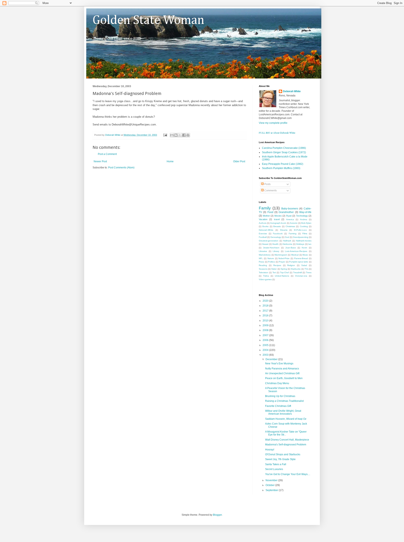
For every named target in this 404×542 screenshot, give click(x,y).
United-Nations (282, 276)
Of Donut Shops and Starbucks (282, 454)
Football (263, 237)
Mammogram (281, 255)
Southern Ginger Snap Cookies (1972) (284, 152)
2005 (266, 345)
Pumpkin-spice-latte (298, 262)
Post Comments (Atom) (121, 167)
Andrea (303, 219)
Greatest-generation (268, 241)
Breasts (277, 226)
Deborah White (292, 91)
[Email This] (172, 135)
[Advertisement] (142, 182)
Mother (266, 215)
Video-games (265, 279)
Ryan (289, 215)
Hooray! (269, 449)
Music (305, 255)
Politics (271, 262)
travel (277, 219)
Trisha (266, 276)
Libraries (263, 251)
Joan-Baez (290, 247)
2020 (266, 300)
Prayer (282, 262)
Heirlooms (287, 244)
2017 (266, 310)
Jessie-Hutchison (271, 247)
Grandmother (286, 212)
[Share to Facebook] (184, 135)
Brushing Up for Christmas (280, 396)
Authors (262, 223)
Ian (309, 244)
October (270, 485)
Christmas (290, 226)
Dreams (283, 230)
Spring (284, 269)
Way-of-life (305, 212)
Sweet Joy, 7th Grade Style (280, 459)
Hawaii (265, 244)
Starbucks (295, 269)
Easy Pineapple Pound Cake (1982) (282, 163)
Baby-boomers (289, 208)
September (272, 490)
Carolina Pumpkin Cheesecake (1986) (284, 147)
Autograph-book (278, 223)
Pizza (261, 262)
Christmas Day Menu (277, 383)
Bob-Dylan (306, 223)
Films (304, 233)
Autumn (294, 223)
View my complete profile (273, 122)
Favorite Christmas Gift (278, 406)
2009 (266, 325)
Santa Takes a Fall (275, 464)
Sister (274, 269)
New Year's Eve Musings (279, 363)
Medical (295, 255)
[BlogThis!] (176, 135)
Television (263, 272)
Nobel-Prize (284, 258)
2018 (266, 305)
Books (265, 226)
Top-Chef (284, 272)
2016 (266, 315)
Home (170, 161)
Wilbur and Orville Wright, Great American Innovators (283, 412)
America (290, 219)
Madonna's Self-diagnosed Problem (285, 444)
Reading (263, 265)
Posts (267, 184)
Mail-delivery (265, 255)
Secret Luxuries (274, 469)
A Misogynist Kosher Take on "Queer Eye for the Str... (286, 433)
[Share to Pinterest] (188, 135)
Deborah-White (266, 230)
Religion (291, 265)
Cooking (304, 226)
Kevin (304, 247)
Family (265, 208)
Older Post (239, 161)
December (272, 359)
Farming (292, 233)
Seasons (263, 269)
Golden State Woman (148, 20)
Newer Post (100, 161)
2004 (266, 350)
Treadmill (297, 272)
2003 (266, 354)
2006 (266, 340)
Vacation (263, 219)
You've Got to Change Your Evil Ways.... (287, 474)
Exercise (263, 233)
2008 (266, 330)
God (287, 237)
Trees (308, 272)
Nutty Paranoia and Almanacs (282, 368)
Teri (274, 272)
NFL (261, 258)
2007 (266, 335)
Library (276, 251)
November (272, 480)
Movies (278, 215)
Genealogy (275, 237)
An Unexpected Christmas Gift (282, 373)
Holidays (300, 244)
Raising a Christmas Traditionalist (284, 401)
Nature (270, 258)
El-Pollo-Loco (300, 230)
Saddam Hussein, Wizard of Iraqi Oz (285, 418)
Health (275, 244)
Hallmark (287, 241)
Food (270, 212)
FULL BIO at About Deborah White (277, 132)
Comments (270, 190)
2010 (266, 320)
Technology (302, 215)
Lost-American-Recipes (296, 251)
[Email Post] (165, 135)
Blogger (217, 514)
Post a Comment (107, 154)
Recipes (277, 265)
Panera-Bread (301, 258)
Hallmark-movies (303, 241)
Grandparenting (300, 237)
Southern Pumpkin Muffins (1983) (281, 168)
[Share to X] (180, 135)
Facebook (278, 233)
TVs (306, 269)
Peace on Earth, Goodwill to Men (284, 378)
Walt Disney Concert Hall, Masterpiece (287, 439)
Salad (304, 265)
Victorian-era (301, 276)
